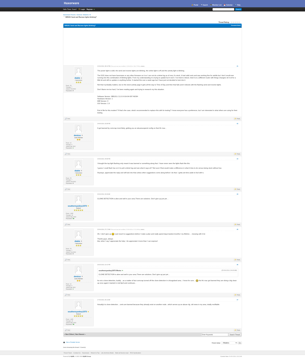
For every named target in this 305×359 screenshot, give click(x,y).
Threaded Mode (236, 25)
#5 (237, 229)
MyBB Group (87, 356)
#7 (237, 299)
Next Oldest (69, 334)
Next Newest (79, 334)
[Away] (88, 206)
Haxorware (85, 353)
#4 (237, 194)
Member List (216, 5)
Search (205, 5)
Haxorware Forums (69, 15)
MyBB (72, 356)
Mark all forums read (121, 353)
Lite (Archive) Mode (107, 353)
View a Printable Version (73, 342)
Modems (86, 15)
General (79, 15)
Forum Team (68, 353)
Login (83, 9)
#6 (237, 264)
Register (90, 9)
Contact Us (77, 353)
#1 (237, 66)
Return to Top (95, 353)
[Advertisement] (152, 45)
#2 (237, 123)
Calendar (229, 5)
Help (238, 5)
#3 (237, 159)
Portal (196, 5)
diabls (77, 78)
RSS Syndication (135, 353)
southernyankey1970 (77, 206)
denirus (77, 135)
